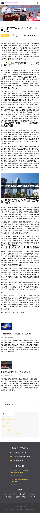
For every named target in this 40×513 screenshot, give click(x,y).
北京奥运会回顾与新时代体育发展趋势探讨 (17, 334)
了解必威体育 (11, 419)
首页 (15, 14)
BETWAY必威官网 (28, 509)
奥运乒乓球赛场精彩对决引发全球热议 (15, 372)
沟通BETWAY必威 (13, 434)
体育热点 (10, 423)
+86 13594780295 (20, 453)
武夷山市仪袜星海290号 (21, 460)
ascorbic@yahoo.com (22, 456)
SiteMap (34, 497)
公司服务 (10, 430)
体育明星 (10, 427)
